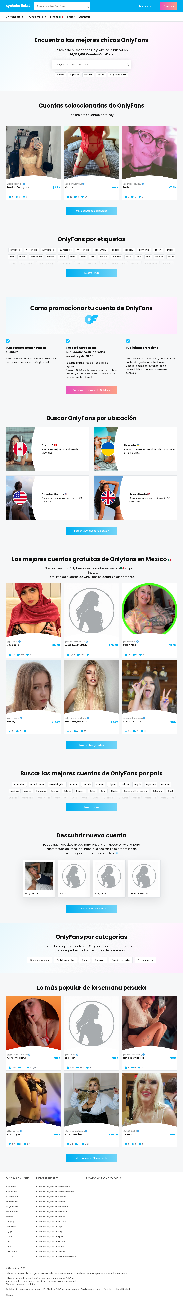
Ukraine (74, 784)
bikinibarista (65, 263)
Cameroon (60, 797)
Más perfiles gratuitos (91, 745)
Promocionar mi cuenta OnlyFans (91, 390)
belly (13, 263)
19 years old (31, 249)
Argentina (151, 784)
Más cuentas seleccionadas (91, 211)
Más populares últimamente (91, 1158)
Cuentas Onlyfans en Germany (52, 1221)
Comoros (123, 797)
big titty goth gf (46, 263)
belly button (27, 263)
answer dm (36, 256)
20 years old (48, 249)
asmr (83, 256)
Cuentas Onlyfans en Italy (49, 1231)
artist (72, 256)
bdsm (171, 256)
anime (22, 256)
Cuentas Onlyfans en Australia (51, 1211)
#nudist (88, 74)
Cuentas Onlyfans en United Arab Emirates (57, 1256)
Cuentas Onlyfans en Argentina (52, 1206)
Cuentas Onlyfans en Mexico (50, 1246)
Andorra (125, 784)
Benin (103, 791)
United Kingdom (57, 784)
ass (92, 256)
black (103, 263)
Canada (87, 784)
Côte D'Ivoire (167, 797)
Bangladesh (19, 784)
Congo (136, 797)
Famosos (169, 6)
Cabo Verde (44, 797)
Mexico (54, 16)
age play (129, 249)
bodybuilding (151, 263)
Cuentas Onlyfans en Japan (50, 1226)
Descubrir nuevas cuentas (91, 908)
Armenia (165, 784)
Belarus (67, 791)
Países (71, 16)
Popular (99, 960)
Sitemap (10, 1295)
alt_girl (157, 249)
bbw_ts (159, 256)
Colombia (108, 797)
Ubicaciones (145, 6)
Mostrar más (91, 273)
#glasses (74, 74)
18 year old (15, 249)
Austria (27, 791)
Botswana (157, 791)
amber (169, 249)
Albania (100, 784)
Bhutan (114, 791)
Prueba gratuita (37, 16)
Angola (137, 784)
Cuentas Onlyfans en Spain (50, 1236)
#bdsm (60, 74)
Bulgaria (13, 797)
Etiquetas (84, 16)
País (84, 960)
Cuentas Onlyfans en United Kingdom (55, 1191)
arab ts (50, 256)
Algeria (112, 784)
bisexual (92, 263)
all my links (143, 249)
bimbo (79, 263)
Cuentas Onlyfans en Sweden (51, 1241)
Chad (74, 797)
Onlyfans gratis (14, 16)
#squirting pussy (118, 74)
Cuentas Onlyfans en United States (54, 1186)
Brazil (170, 791)
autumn (117, 256)
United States (37, 784)
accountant (101, 249)
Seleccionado (145, 960)
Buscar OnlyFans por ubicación (91, 531)
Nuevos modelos (39, 960)
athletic (103, 256)
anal (11, 256)
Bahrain (55, 791)
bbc (139, 256)
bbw (148, 256)
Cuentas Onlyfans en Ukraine (50, 1201)
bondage (167, 263)
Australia (14, 791)
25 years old (66, 249)
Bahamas (41, 791)
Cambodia (27, 797)
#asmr (100, 74)
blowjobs (135, 263)
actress (115, 249)
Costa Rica (150, 797)
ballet (129, 256)
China (95, 797)
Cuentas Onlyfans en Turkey (50, 1251)
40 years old (83, 249)
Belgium (80, 791)
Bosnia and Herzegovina (135, 791)
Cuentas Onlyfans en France (50, 1216)
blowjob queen (119, 263)
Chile (84, 797)
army (62, 256)
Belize (92, 791)
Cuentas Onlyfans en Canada (51, 1196)
